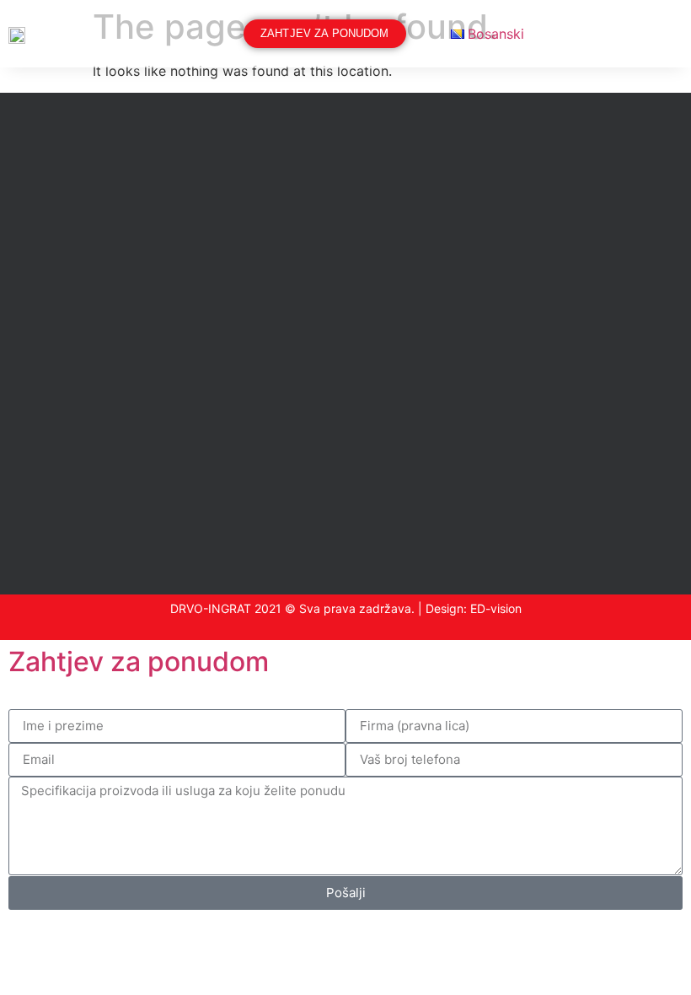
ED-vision (496, 608)
